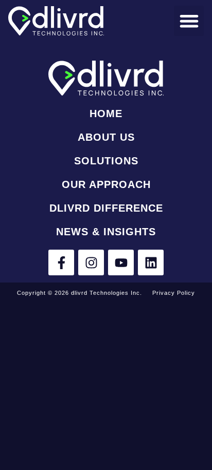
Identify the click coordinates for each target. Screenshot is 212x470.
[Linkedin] (151, 262)
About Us (106, 137)
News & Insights (106, 231)
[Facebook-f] (61, 262)
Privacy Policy (173, 293)
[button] (189, 21)
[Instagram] (91, 262)
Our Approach (106, 184)
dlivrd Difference (106, 208)
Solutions (106, 160)
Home (106, 113)
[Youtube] (121, 262)
